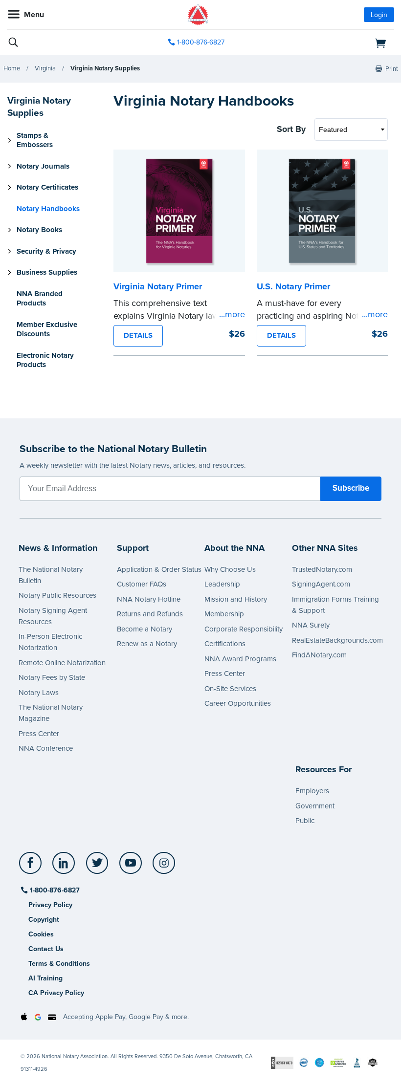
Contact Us (46, 949)
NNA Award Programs (240, 658)
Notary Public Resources (57, 595)
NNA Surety (311, 625)
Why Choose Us (230, 569)
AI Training (45, 978)
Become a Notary (144, 629)
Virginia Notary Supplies (105, 68)
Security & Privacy (46, 251)
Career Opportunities (237, 703)
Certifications (224, 643)
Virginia (45, 68)
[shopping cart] (331, 42)
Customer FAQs (141, 584)
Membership (224, 613)
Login (379, 15)
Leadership (222, 584)
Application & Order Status (159, 569)
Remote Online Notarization (62, 662)
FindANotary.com (319, 655)
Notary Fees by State (52, 677)
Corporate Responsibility (243, 629)
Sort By (291, 129)
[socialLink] (32, 867)
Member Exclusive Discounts (47, 329)
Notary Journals (43, 166)
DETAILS (138, 335)
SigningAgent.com (321, 584)
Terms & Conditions (59, 963)
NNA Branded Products (40, 298)
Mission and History (235, 599)
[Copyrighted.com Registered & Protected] (282, 1062)
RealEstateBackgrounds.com (337, 640)
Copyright (43, 919)
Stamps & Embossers (35, 140)
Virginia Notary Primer (157, 286)
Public (304, 820)
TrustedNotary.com (322, 569)
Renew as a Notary (147, 643)
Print (391, 69)
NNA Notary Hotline (148, 599)
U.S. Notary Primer (293, 286)
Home (11, 68)
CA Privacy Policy (56, 993)
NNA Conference (46, 748)
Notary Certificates (47, 187)
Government (314, 806)
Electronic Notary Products (45, 360)
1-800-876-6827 (200, 42)
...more (232, 314)
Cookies (41, 934)
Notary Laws (39, 692)
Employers (312, 790)
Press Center (39, 733)
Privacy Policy (50, 905)
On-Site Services (230, 688)
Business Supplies (47, 272)
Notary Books (39, 229)
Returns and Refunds (150, 613)
